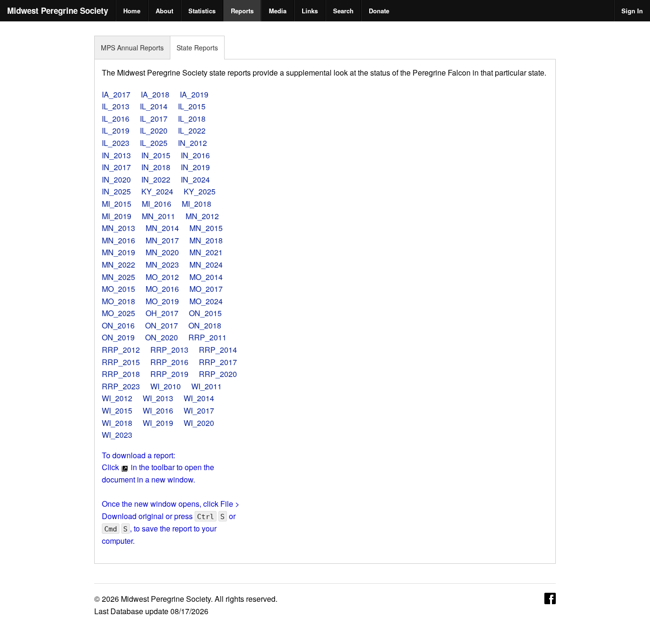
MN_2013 (118, 227)
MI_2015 (116, 203)
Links (310, 10)
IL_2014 (153, 106)
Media (277, 10)
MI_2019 (116, 216)
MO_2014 (206, 276)
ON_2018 (204, 325)
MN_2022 (118, 264)
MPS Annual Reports (132, 47)
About (164, 10)
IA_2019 (194, 94)
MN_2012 (202, 216)
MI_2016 (156, 203)
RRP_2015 (121, 362)
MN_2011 (158, 216)
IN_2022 (155, 179)
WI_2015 (117, 410)
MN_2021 (206, 252)
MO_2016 (162, 288)
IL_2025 (153, 142)
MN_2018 (206, 240)
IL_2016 (115, 118)
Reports (242, 10)
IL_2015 (192, 106)
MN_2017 (162, 240)
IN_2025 (116, 191)
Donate (379, 10)
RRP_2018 (121, 373)
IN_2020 (116, 179)
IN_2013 (116, 155)
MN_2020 (162, 252)
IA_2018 (155, 94)
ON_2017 (161, 325)
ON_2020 (161, 337)
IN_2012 (192, 142)
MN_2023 (162, 264)
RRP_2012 (121, 349)
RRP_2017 (218, 362)
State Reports (197, 47)
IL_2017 (153, 118)
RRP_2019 (169, 373)
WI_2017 (199, 410)
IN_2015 (155, 155)
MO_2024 (206, 301)
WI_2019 (158, 422)
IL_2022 (192, 130)
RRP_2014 (218, 349)
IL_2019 (115, 130)
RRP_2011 (207, 337)
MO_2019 (162, 301)
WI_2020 (199, 422)
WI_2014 (199, 398)
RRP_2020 (218, 373)
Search (343, 10)
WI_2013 (158, 398)
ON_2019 (118, 337)
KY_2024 (157, 191)
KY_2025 (200, 191)
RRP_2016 (169, 362)
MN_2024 (206, 264)
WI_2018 (117, 422)
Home (131, 10)
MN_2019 (118, 252)
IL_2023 (115, 142)
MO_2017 (206, 288)
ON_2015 (205, 313)
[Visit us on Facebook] (550, 597)
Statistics (202, 10)
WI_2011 (206, 386)
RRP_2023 (121, 386)
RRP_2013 (169, 349)
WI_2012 (117, 398)
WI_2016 (158, 410)
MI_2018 (196, 203)
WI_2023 (117, 434)
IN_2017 (116, 167)
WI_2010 (165, 386)
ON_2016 (118, 325)
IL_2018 (192, 118)
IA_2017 (116, 94)
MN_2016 (118, 240)
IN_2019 (195, 167)
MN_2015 (206, 227)
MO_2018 (118, 301)
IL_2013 (115, 106)
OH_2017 (162, 313)
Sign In (632, 10)
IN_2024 (195, 179)
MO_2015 (118, 288)
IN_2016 (195, 155)
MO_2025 (118, 313)
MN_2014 (162, 227)
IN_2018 (155, 167)
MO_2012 (162, 276)
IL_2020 (153, 130)
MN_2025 (118, 276)
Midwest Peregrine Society (57, 10)
